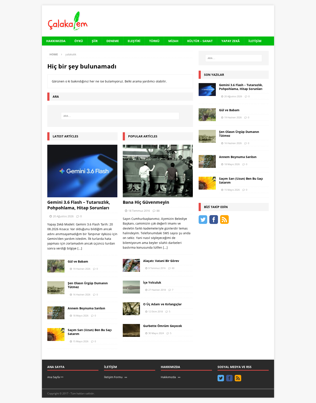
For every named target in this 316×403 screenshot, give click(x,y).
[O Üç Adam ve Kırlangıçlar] (131, 308)
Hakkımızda (56, 41)
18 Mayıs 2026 (80, 315)
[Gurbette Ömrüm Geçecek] (131, 330)
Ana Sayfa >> (55, 377)
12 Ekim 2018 (155, 311)
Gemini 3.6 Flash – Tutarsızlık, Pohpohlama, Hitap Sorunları (78, 205)
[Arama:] (120, 116)
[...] (79, 248)
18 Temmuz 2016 (139, 211)
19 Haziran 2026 (81, 268)
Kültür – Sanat (200, 41)
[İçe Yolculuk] (131, 287)
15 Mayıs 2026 (80, 341)
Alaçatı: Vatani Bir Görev (161, 261)
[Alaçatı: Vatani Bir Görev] (131, 265)
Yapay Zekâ (230, 41)
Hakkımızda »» (170, 377)
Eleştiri (134, 41)
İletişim (255, 41)
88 (158, 211)
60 (173, 268)
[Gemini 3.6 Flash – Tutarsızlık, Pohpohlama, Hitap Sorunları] (82, 171)
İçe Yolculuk (152, 282)
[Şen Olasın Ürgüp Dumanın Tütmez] (55, 287)
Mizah (173, 41)
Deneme (112, 41)
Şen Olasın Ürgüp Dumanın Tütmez (88, 285)
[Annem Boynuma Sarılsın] (55, 312)
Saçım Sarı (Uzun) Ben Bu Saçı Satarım (90, 332)
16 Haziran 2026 (81, 294)
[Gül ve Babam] (55, 266)
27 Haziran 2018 (157, 289)
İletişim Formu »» (115, 377)
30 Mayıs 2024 (156, 333)
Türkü (154, 41)
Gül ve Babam (78, 261)
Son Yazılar (214, 75)
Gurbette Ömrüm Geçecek (162, 326)
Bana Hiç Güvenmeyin (146, 202)
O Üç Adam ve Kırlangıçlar (162, 304)
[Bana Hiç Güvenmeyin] (158, 171)
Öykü (78, 41)
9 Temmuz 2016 (157, 268)
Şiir (95, 41)
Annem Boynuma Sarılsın (86, 308)
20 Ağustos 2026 (63, 216)
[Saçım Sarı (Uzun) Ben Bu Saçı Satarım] (55, 334)
